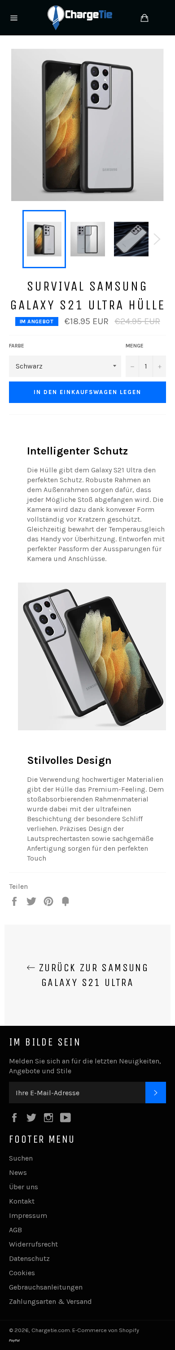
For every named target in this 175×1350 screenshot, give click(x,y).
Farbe (16, 346)
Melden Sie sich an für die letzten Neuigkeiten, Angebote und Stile (85, 1066)
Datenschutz (29, 1258)
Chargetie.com (50, 1330)
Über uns (23, 1187)
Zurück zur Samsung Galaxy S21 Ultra (92, 975)
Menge (135, 346)
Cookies (22, 1273)
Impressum (28, 1215)
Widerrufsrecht (33, 1244)
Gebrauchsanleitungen (46, 1287)
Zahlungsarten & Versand (50, 1301)
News (18, 1172)
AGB (15, 1230)
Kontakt (22, 1201)
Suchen (21, 1158)
